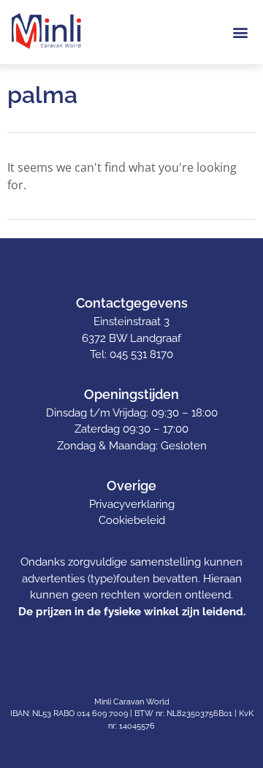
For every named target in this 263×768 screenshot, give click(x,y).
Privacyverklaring (132, 504)
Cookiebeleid (132, 520)
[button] (240, 32)
